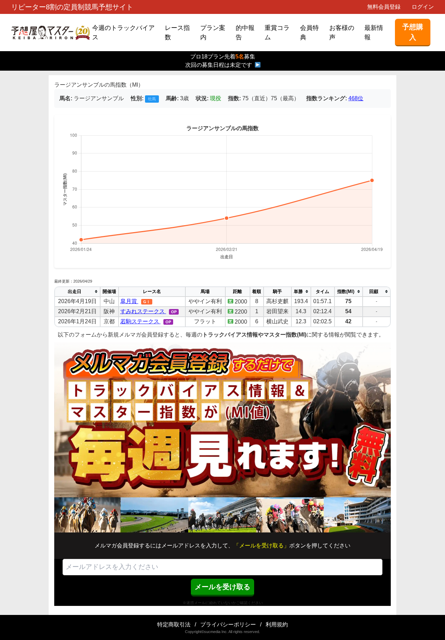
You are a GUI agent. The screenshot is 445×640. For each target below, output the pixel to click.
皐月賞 (129, 301)
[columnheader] (77, 292)
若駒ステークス (140, 321)
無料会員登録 (383, 7)
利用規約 (277, 624)
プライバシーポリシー (228, 624)
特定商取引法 (174, 624)
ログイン (423, 7)
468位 (355, 98)
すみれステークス (143, 311)
